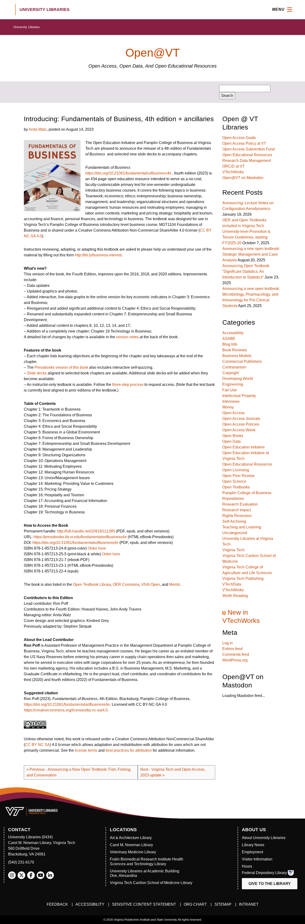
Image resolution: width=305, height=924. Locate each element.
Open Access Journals (241, 419)
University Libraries (26, 27)
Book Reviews (234, 350)
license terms (86, 750)
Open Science (234, 481)
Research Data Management (246, 161)
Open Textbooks (236, 487)
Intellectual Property (239, 396)
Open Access (233, 413)
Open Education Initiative (243, 447)
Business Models (236, 356)
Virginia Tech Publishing (243, 578)
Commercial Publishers (242, 361)
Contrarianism (234, 367)
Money (228, 407)
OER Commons (126, 584)
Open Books (232, 436)
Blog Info (229, 344)
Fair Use (229, 390)
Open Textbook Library (92, 584)
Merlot (174, 584)
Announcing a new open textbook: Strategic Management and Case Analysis (251, 254)
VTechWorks (233, 172)
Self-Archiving (234, 521)
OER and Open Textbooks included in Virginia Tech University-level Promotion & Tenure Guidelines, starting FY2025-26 (246, 231)
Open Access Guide (239, 138)
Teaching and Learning (241, 527)
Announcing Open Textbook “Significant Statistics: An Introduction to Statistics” (245, 271)
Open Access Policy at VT (244, 143)
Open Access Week (238, 430)
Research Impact (236, 510)
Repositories (233, 499)
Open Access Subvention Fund (248, 149)
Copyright (230, 373)
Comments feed (235, 654)
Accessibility (233, 333)
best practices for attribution (129, 750)
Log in (227, 643)
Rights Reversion (237, 516)
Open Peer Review (238, 476)
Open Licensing (235, 470)
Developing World (237, 379)
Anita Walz (38, 129)
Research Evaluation (240, 504)
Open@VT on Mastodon (242, 178)
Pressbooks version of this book (61, 367)
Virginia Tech (233, 550)
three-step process (127, 385)
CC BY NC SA (37, 745)
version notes (127, 337)
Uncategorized (234, 533)
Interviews (230, 401)
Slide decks (37, 373)
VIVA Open (150, 584)
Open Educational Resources (247, 155)
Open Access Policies (240, 424)
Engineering (232, 384)
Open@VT (152, 52)
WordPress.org (235, 660)
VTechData (231, 584)
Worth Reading (235, 596)
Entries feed (232, 649)
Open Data (231, 441)
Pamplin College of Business (246, 493)
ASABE (228, 339)
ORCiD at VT (233, 166)
